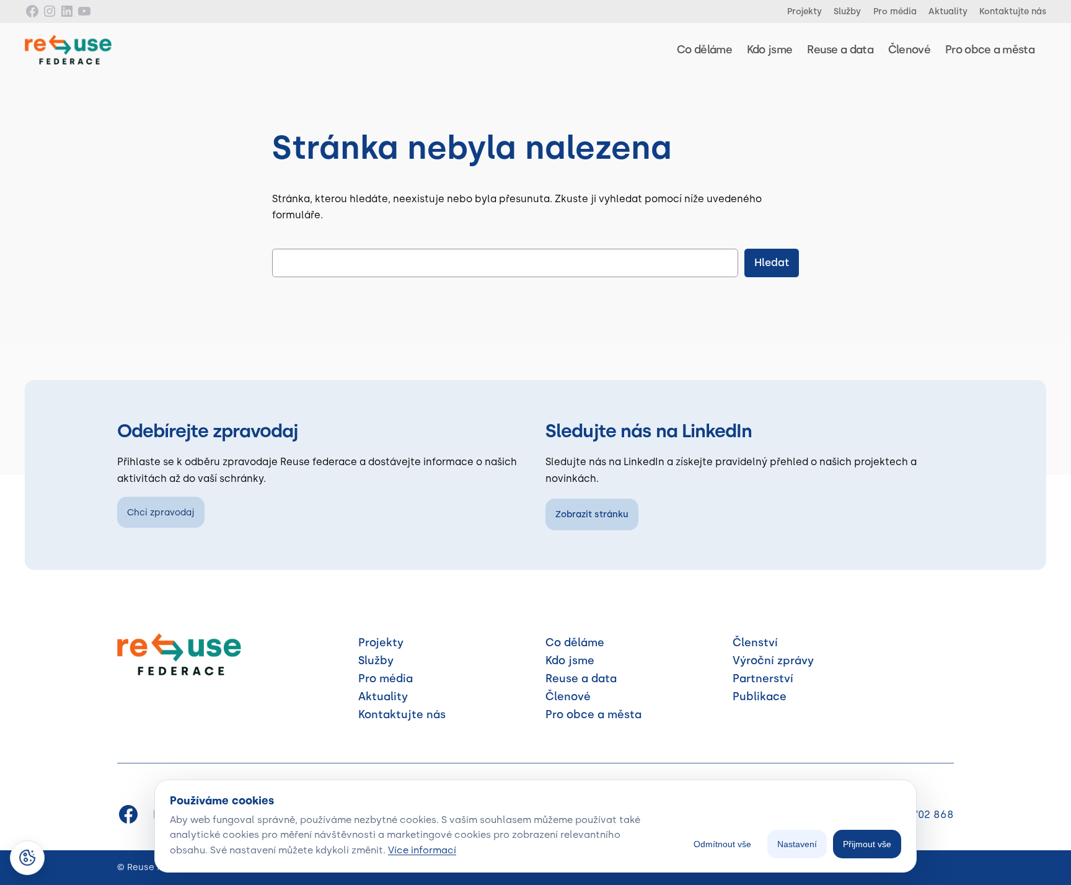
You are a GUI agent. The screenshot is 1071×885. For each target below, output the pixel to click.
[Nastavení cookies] (27, 857)
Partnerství (763, 678)
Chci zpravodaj (161, 512)
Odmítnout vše (722, 844)
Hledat (771, 262)
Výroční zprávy (773, 660)
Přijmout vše (867, 844)
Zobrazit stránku (591, 514)
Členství (755, 642)
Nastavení (797, 844)
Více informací (422, 850)
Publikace (760, 696)
